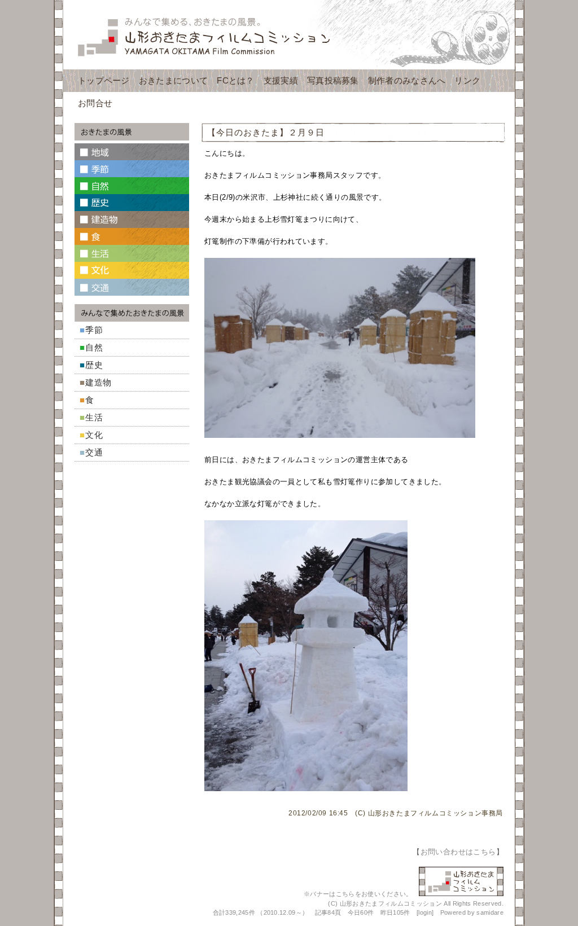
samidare (489, 912)
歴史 (94, 365)
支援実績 (281, 80)
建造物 (98, 382)
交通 (94, 452)
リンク (467, 80)
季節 (94, 330)
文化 (94, 435)
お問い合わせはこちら (458, 852)
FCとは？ (236, 80)
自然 (94, 347)
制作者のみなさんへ (407, 80)
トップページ (104, 80)
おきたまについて (173, 80)
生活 (94, 417)
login (425, 912)
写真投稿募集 (333, 80)
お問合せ (95, 103)
